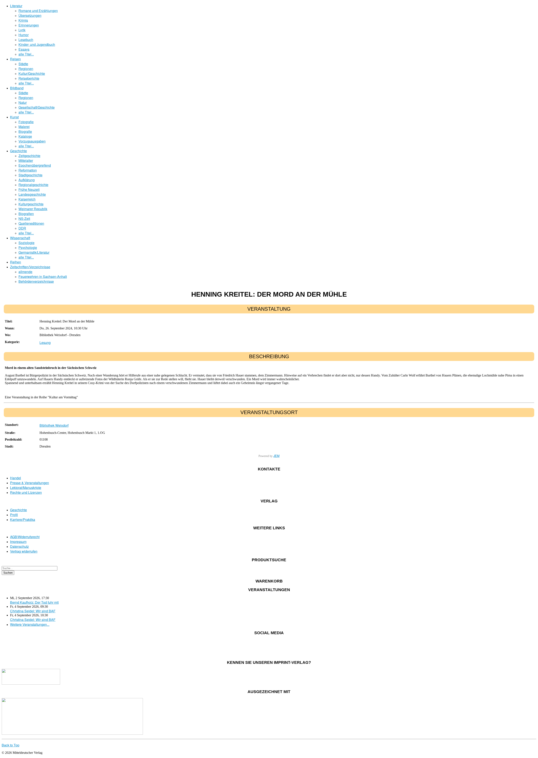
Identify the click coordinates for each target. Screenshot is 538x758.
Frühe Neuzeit (29, 189)
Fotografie (26, 121)
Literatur (16, 5)
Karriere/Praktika (22, 519)
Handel (15, 477)
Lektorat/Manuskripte (25, 487)
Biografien (26, 213)
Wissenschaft (20, 237)
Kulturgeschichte (31, 204)
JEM (276, 455)
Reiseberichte (28, 78)
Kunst (14, 117)
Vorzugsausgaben (32, 141)
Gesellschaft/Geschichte (36, 107)
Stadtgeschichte (30, 175)
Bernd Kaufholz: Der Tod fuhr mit (34, 602)
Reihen (15, 262)
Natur (22, 102)
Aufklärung (26, 179)
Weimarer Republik (32, 208)
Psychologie (27, 247)
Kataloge (25, 136)
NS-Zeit (24, 218)
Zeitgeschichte (29, 155)
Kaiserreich (27, 199)
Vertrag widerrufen (23, 551)
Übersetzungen (29, 15)
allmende (25, 271)
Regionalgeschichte (33, 184)
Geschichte (18, 150)
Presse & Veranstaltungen (29, 482)
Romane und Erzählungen (38, 10)
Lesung (45, 342)
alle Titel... (26, 54)
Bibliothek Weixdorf (54, 425)
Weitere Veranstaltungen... (29, 624)
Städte (23, 63)
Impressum (18, 541)
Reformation (27, 170)
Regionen (25, 68)
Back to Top (10, 745)
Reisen (15, 59)
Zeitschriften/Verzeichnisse (30, 266)
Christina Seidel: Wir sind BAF (32, 611)
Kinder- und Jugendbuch (36, 44)
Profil (14, 514)
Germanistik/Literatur (33, 252)
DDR (22, 228)
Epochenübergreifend (34, 165)
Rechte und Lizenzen (26, 492)
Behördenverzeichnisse (36, 281)
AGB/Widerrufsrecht (25, 536)
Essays (23, 49)
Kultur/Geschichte (31, 73)
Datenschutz (19, 546)
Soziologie (26, 242)
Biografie (25, 131)
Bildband (17, 88)
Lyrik (21, 30)
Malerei (24, 126)
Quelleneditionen (31, 223)
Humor (23, 34)
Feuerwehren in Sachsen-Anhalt (42, 276)
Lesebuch (25, 39)
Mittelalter (25, 160)
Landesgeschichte (32, 194)
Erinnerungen (28, 25)
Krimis (23, 20)
